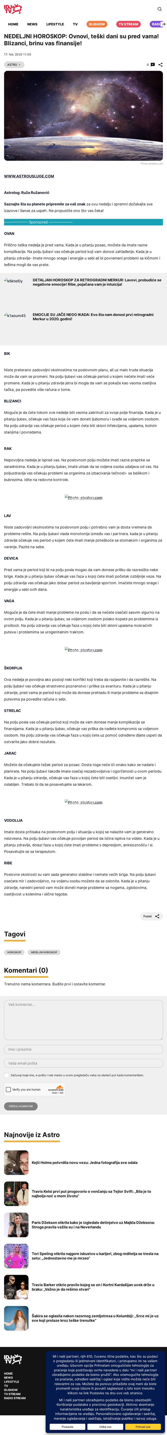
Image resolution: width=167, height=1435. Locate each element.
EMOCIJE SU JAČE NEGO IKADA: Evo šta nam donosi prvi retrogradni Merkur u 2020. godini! (93, 316)
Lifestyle (55, 24)
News (32, 24)
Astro (12, 64)
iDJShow (97, 24)
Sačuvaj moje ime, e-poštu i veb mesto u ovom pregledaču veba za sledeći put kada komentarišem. (77, 1075)
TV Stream (128, 24)
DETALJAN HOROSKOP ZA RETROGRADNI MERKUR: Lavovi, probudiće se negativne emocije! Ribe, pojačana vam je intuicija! (97, 282)
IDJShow (11, 1390)
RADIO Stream (15, 1398)
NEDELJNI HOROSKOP (44, 952)
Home (13, 24)
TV (75, 24)
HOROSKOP (14, 952)
